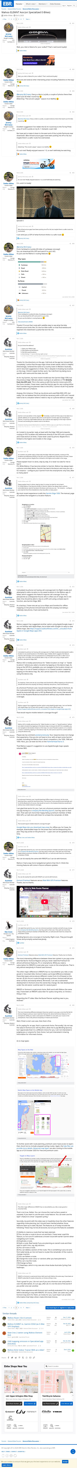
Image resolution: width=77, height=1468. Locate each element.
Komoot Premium (23, 880)
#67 (73, 305)
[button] (23, 4)
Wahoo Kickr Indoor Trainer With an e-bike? (26, 1350)
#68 (73, 338)
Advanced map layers (41, 1148)
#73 (73, 621)
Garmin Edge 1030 (53, 493)
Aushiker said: (22, 451)
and (27, 837)
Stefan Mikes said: (23, 27)
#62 (73, 69)
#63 (73, 91)
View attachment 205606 (25, 322)
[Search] (74, 5)
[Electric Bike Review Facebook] (7, 1455)
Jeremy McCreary (66, 1319)
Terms (8, 1451)
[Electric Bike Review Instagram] (11, 1455)
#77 (73, 870)
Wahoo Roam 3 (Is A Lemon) (19, 1318)
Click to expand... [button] (46, 43)
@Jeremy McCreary (24, 94)
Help (3, 1451)
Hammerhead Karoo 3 (55, 741)
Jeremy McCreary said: (24, 73)
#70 (73, 448)
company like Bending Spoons (43, 810)
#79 (73, 948)
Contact (14, 1451)
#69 (73, 408)
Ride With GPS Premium (52, 880)
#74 (73, 645)
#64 (73, 112)
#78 (73, 921)
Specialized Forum (24, 1337)
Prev (5, 19)
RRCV (9, 1352)
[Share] (70, 23)
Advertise (21, 1451)
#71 (73, 477)
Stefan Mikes (7, 15)
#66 (73, 243)
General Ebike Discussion (29, 1320)
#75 (73, 717)
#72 (73, 587)
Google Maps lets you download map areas (33, 827)
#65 (73, 173)
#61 (73, 23)
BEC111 (68, 1325)
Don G (9, 1337)
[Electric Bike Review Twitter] (15, 1455)
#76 (73, 843)
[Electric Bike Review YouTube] (3, 1455)
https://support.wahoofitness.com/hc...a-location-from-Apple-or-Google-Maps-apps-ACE (44, 709)
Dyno (69, 1351)
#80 (73, 1005)
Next (27, 19)
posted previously (42, 735)
